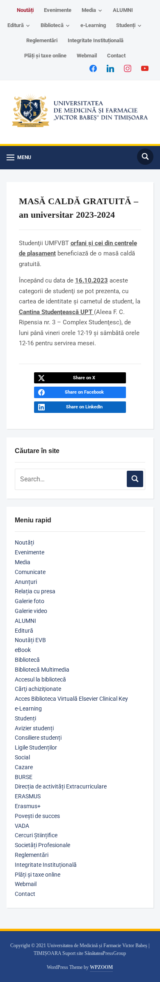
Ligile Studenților (36, 747)
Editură (15, 25)
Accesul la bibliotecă (40, 679)
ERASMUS (28, 796)
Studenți (125, 25)
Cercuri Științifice (36, 835)
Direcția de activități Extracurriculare (61, 786)
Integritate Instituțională (95, 40)
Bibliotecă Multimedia (42, 669)
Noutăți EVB (30, 640)
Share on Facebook (84, 392)
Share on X (84, 377)
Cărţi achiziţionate (38, 689)
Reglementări (41, 40)
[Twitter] (110, 68)
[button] (19, 158)
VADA (22, 826)
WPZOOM (101, 967)
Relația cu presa (35, 591)
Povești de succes (37, 816)
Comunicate (30, 572)
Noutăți (25, 10)
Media (89, 10)
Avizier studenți (34, 728)
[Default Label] (145, 68)
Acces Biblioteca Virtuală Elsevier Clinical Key (71, 698)
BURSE (23, 777)
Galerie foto (29, 601)
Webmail (87, 55)
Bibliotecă (52, 25)
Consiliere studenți (38, 737)
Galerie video (31, 611)
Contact (116, 55)
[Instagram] (128, 68)
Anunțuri (26, 582)
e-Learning (93, 25)
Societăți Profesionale (42, 845)
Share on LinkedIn (84, 407)
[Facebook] (93, 68)
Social (22, 757)
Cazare (24, 767)
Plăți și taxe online (45, 55)
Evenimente (57, 10)
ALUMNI (123, 10)
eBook (23, 650)
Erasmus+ (28, 806)
